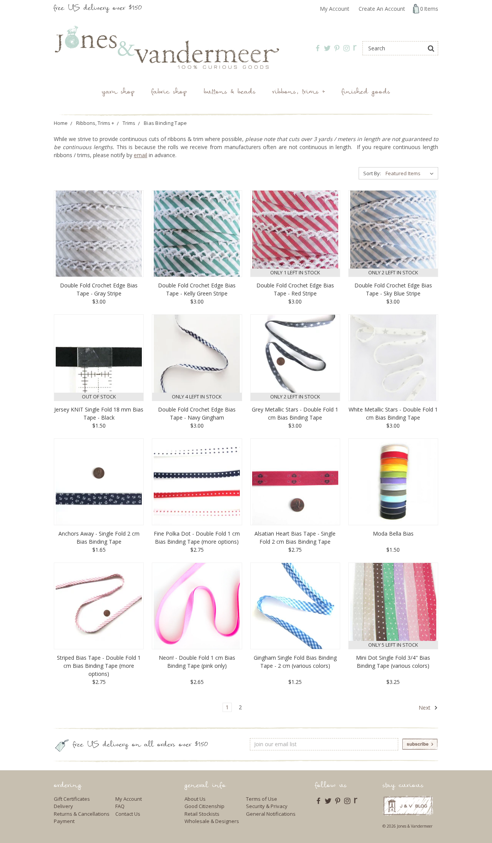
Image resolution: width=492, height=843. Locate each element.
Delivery (63, 806)
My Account (334, 8)
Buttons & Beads (230, 92)
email (140, 155)
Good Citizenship (204, 806)
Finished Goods (366, 92)
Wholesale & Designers (211, 821)
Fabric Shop (169, 92)
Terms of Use (261, 798)
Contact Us (127, 813)
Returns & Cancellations (82, 813)
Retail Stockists (201, 813)
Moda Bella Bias (393, 533)
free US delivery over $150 (98, 8)
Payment (64, 821)
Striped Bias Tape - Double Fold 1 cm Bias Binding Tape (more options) (99, 665)
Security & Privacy (267, 806)
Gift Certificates (72, 798)
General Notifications (271, 813)
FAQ (120, 806)
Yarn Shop (118, 92)
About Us (195, 798)
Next (425, 707)
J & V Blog (408, 805)
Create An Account (382, 8)
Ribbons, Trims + (299, 92)
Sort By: (372, 173)
